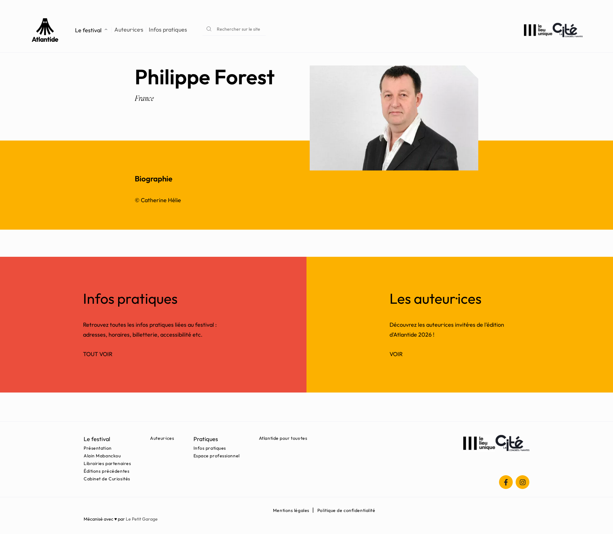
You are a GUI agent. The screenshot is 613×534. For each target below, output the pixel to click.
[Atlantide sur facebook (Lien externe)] (506, 482)
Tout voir (97, 354)
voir (396, 354)
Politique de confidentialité (346, 510)
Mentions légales (291, 510)
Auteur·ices (162, 438)
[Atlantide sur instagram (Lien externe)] (522, 482)
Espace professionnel (216, 456)
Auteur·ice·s (128, 30)
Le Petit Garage (142, 519)
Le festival (88, 30)
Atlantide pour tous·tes (283, 438)
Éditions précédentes (106, 471)
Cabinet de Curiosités (107, 479)
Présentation (98, 448)
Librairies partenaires (107, 463)
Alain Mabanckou (102, 456)
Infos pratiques (168, 30)
